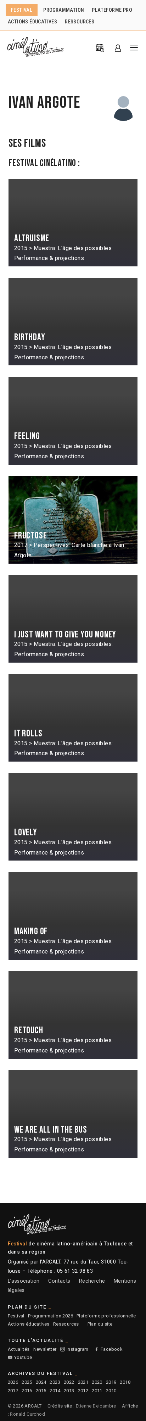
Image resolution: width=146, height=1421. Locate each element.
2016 (27, 1390)
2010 (111, 1390)
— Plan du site (98, 1324)
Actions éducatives (29, 1324)
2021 (83, 1382)
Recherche (92, 1281)
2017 (13, 1390)
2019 (111, 1382)
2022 (69, 1382)
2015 (41, 1390)
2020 (97, 1382)
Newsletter (45, 1349)
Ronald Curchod (27, 1414)
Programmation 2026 (50, 1315)
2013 (69, 1390)
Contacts (59, 1281)
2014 (55, 1390)
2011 (97, 1390)
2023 (55, 1382)
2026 (13, 1382)
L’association (24, 1281)
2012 (83, 1390)
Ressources (66, 1324)
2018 (125, 1382)
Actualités (19, 1349)
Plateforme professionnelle (106, 1315)
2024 (41, 1382)
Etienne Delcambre (96, 1406)
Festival (16, 1315)
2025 (27, 1382)
